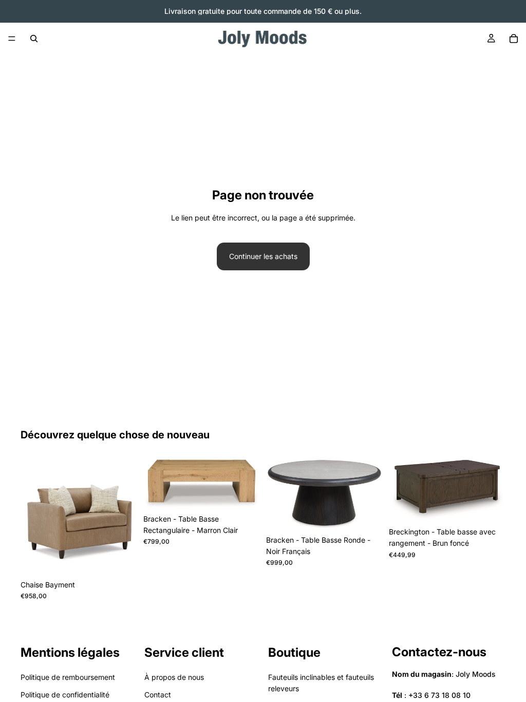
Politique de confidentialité (65, 694)
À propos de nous (174, 677)
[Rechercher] (34, 38)
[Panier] (513, 38)
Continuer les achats (263, 256)
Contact (157, 694)
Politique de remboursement (68, 677)
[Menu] (12, 38)
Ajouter (129, 559)
